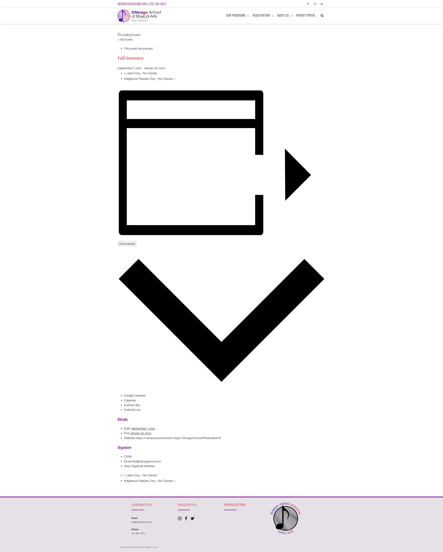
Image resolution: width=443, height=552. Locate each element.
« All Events (125, 39)
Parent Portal (305, 15)
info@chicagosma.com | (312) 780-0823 (142, 4)
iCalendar (130, 400)
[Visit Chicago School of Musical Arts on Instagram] (180, 519)
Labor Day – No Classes (140, 73)
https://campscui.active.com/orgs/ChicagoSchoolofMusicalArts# (178, 438)
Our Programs (235, 15)
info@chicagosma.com (142, 522)
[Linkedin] (321, 4)
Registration (261, 15)
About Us (283, 15)
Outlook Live (132, 409)
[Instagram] (314, 4)
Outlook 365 (132, 405)
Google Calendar (135, 395)
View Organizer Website (139, 466)
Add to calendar (127, 243)
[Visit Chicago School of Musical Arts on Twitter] (192, 519)
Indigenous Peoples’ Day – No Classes (149, 78)
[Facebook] (308, 4)
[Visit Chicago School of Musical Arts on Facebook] (186, 519)
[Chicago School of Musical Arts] (140, 16)
